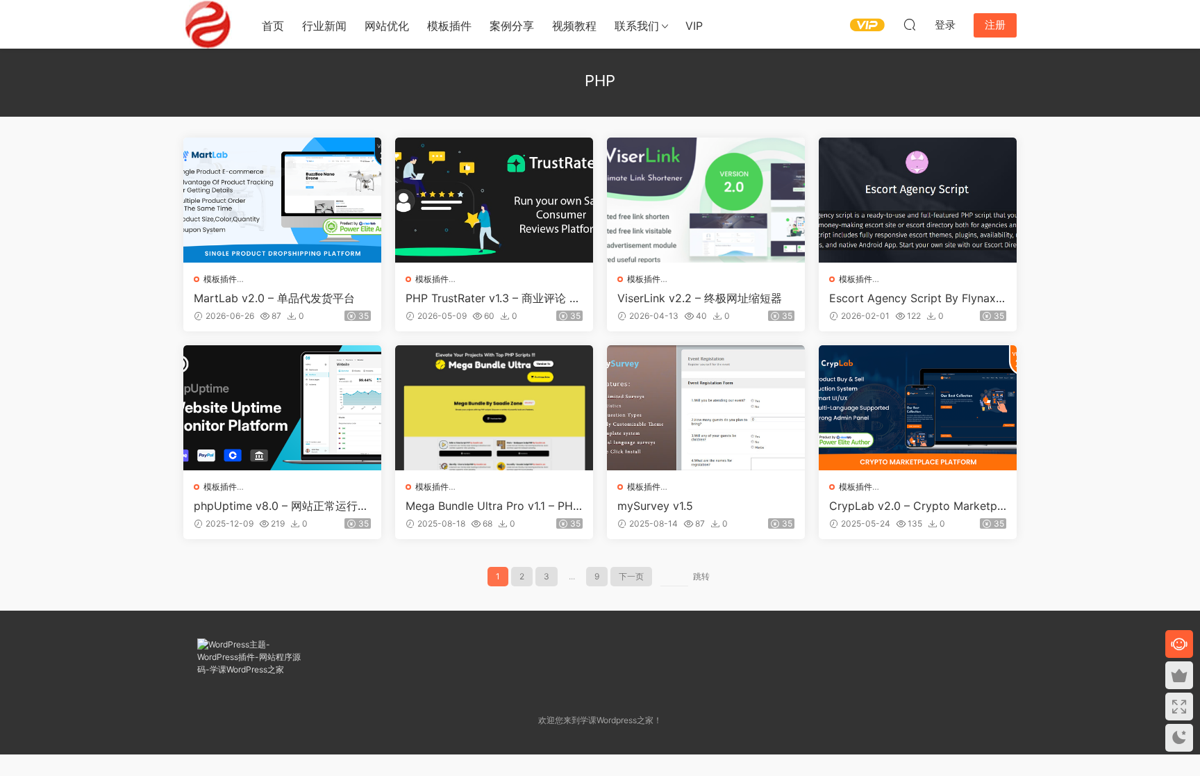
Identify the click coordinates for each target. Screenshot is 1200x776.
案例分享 (512, 26)
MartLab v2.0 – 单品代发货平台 (274, 298)
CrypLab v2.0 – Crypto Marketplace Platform (917, 506)
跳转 (701, 576)
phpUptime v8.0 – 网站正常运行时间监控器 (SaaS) (281, 506)
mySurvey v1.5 (655, 506)
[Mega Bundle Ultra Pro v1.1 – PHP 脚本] (494, 407)
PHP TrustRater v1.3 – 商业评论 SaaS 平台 (494, 298)
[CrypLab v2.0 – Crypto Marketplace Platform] (918, 407)
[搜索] (910, 24)
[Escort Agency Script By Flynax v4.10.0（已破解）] (918, 200)
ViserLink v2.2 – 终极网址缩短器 (699, 298)
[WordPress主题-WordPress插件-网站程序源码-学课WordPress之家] (207, 24)
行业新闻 (324, 26)
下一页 (631, 576)
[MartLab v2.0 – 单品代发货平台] (282, 200)
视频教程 (574, 26)
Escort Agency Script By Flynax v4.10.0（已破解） (917, 298)
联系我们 (637, 26)
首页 (273, 26)
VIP (694, 26)
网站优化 (387, 26)
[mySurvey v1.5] (706, 407)
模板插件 (449, 26)
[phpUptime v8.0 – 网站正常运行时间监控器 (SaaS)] (282, 407)
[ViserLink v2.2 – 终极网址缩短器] (706, 200)
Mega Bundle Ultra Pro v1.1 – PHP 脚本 (493, 506)
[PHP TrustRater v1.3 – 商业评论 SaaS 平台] (494, 200)
